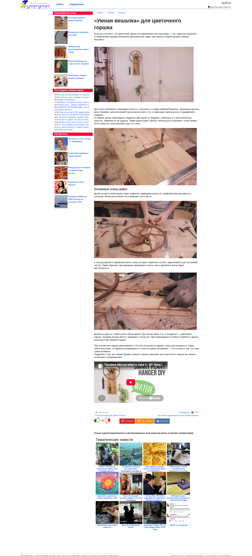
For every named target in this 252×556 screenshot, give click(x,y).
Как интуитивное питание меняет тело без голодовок (130, 498)
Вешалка (101, 412)
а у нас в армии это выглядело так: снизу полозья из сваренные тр (88, 124)
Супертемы (61, 134)
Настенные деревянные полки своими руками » (178, 415)
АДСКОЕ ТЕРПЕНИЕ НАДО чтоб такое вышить (79, 107)
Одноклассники (147, 421)
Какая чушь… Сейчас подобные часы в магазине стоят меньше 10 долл (90, 105)
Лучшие (122, 13)
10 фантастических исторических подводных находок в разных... (131, 470)
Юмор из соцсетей (178, 525)
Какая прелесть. (66, 110)
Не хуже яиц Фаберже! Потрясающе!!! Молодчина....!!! (82, 115)
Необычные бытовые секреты (107, 526)
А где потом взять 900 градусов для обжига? (78, 112)
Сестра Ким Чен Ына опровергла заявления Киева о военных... (154, 498)
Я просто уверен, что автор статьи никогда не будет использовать (87, 120)
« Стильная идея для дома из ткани (109, 415)
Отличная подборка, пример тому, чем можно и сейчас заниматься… (89, 117)
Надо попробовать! (67, 100)
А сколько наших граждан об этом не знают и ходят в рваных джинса (88, 97)
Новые (100, 13)
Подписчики (77, 4)
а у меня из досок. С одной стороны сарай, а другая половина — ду (88, 127)
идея (106, 412)
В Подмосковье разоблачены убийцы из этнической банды (178, 498)
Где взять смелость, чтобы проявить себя (107, 497)
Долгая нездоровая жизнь (131, 526)
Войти (226, 3)
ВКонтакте (164, 421)
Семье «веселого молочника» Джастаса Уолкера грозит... (107, 469)
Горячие (110, 13)
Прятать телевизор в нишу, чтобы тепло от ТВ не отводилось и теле (88, 102)
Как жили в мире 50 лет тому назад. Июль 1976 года (155, 527)
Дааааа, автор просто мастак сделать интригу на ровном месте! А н (88, 122)
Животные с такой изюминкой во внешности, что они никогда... (178, 470)
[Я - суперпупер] (35, 8)
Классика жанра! (66, 129)
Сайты (60, 4)
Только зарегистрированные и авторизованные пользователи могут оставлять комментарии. (144, 433)
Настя (197, 412)
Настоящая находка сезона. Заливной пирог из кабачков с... (154, 469)
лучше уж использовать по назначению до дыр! (79, 95)
